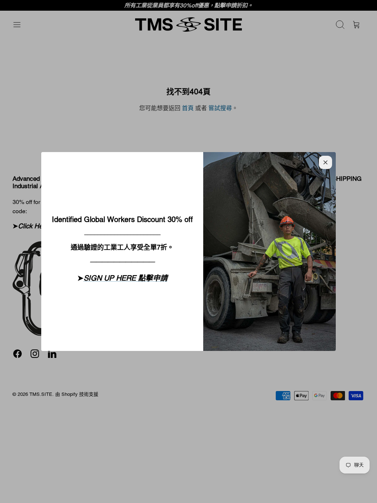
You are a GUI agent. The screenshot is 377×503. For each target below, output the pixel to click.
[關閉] (325, 162)
